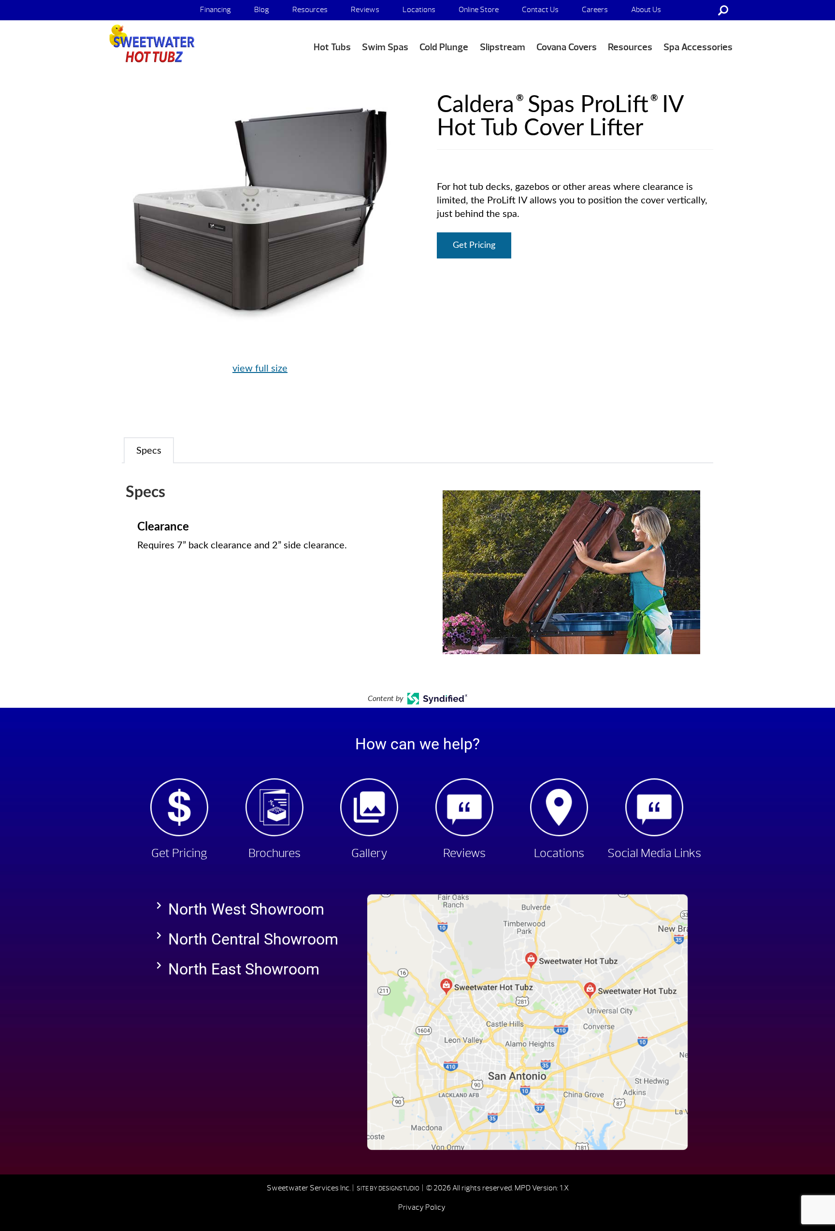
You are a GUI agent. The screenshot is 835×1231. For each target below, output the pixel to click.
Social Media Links (654, 853)
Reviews (365, 9)
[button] (252, 909)
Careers (595, 9)
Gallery (369, 853)
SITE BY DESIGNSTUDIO (388, 1188)
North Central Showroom (253, 939)
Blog (261, 9)
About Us (646, 9)
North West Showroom (246, 909)
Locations (419, 9)
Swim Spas (385, 47)
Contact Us (540, 9)
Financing (215, 9)
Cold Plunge (443, 47)
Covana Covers (566, 47)
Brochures (274, 853)
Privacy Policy (422, 1207)
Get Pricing (474, 245)
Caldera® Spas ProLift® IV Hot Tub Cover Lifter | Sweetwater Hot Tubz (149, 44)
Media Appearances (662, 30)
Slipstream (502, 47)
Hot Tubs (332, 47)
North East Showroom (243, 969)
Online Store (479, 9)
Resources (310, 9)
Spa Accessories (698, 47)
